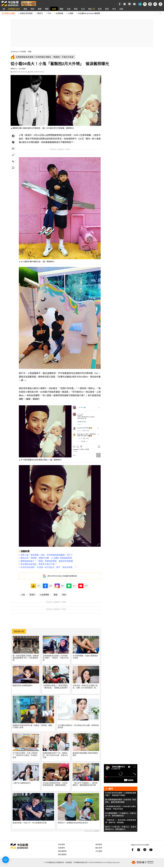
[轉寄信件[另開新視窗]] (13, 148)
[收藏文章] (13, 167)
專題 (47, 9)
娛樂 (54, 8)
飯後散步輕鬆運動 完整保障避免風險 (85, 754)
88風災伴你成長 (26, 13)
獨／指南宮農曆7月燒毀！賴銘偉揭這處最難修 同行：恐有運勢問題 (26, 658)
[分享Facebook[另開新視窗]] (13, 135)
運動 (61, 9)
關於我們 (98, 848)
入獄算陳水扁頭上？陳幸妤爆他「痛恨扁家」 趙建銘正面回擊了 (56, 687)
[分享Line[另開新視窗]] (13, 142)
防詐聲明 (61, 844)
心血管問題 (44, 594)
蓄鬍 (55, 594)
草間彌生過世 (14, 8)
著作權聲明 (62, 854)
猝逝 (64, 594)
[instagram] (124, 4)
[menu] (4, 9)
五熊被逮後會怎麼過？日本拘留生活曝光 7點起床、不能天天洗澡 (56, 658)
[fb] (119, 4)
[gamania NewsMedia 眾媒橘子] (142, 862)
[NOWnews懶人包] (145, 4)
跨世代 (40, 13)
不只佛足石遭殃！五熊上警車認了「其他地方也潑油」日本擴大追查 (25, 755)
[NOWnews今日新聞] (10, 3)
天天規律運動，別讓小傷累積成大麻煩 (85, 657)
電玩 (90, 9)
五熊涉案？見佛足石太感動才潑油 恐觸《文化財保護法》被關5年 (86, 687)
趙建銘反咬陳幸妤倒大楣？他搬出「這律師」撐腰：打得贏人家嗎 (33, 726)
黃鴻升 (32, 594)
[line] (129, 4)
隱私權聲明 (62, 851)
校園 (121, 9)
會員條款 (98, 844)
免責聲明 (61, 848)
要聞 (39, 9)
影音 (100, 9)
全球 (68, 9)
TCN (49, 13)
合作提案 (98, 851)
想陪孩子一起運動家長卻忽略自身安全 (73, 823)
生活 (83, 9)
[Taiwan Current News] (140, 4)
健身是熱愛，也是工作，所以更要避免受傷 (30, 823)
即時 (32, 9)
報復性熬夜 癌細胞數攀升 (23, 685)
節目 (107, 9)
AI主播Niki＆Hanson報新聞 (89, 13)
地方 (114, 9)
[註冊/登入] (160, 4)
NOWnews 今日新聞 (18, 52)
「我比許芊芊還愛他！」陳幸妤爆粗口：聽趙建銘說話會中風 (85, 784)
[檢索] (155, 4)
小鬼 (23, 594)
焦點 (25, 9)
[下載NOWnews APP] (150, 4)
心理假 (70, 13)
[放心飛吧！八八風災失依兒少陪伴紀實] (28, 3)
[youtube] (134, 4)
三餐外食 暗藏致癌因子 (22, 783)
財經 (76, 9)
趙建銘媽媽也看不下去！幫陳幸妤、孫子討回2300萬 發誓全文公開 (55, 755)
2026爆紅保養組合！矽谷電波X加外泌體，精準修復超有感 (78, 726)
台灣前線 (59, 13)
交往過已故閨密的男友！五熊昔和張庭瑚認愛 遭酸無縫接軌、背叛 (55, 784)
